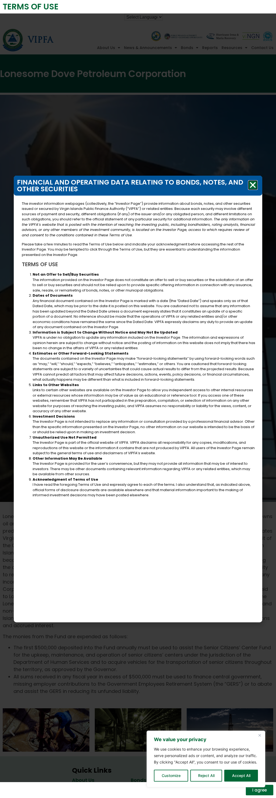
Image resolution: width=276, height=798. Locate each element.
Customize (171, 775)
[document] (138, 399)
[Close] (259, 735)
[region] (206, 759)
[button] (253, 185)
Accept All (241, 775)
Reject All (206, 775)
